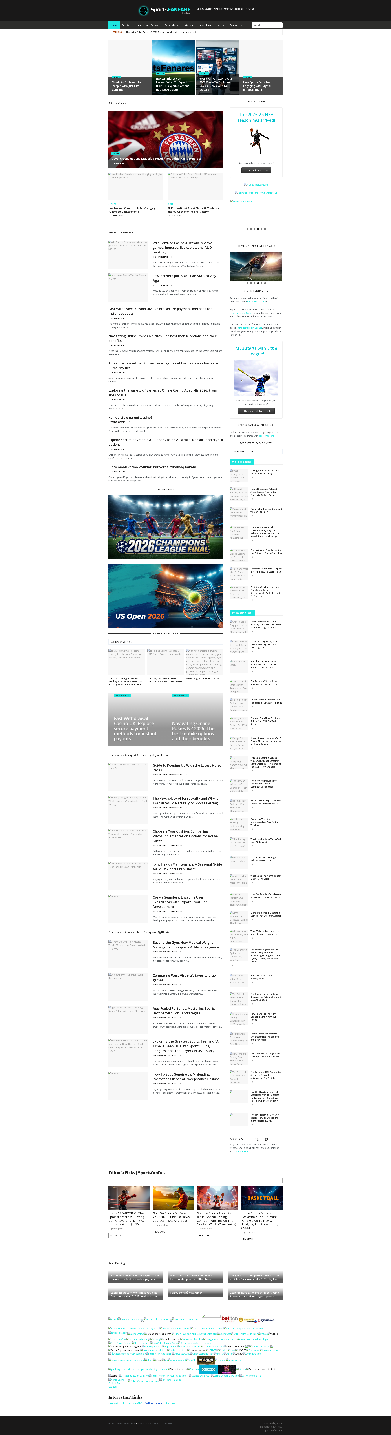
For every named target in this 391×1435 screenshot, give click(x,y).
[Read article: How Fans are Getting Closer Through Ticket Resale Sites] (239, 1058)
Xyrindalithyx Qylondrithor (169, 775)
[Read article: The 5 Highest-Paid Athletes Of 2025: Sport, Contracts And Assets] (165, 662)
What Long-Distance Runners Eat (203, 678)
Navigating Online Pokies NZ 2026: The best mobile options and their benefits (193, 731)
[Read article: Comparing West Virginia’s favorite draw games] (128, 987)
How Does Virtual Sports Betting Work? (263, 977)
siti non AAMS (135, 1403)
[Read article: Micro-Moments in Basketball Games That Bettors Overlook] (239, 917)
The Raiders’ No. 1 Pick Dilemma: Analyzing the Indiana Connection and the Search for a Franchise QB (264, 532)
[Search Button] (280, 25)
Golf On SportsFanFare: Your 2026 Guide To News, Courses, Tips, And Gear (127, 1216)
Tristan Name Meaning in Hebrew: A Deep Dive (263, 859)
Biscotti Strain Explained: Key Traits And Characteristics (265, 802)
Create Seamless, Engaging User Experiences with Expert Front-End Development (180, 902)
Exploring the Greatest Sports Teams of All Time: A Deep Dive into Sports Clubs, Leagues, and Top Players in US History (186, 1046)
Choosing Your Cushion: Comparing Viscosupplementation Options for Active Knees (185, 836)
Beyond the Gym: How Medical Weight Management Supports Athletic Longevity (186, 944)
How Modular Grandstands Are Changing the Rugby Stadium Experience (134, 209)
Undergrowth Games (147, 25)
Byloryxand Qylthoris (166, 952)
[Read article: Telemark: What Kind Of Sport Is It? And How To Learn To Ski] (239, 573)
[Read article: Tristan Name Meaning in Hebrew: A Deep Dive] (239, 862)
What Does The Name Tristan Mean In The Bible (265, 877)
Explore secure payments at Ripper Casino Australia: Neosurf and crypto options (254, 1294)
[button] (280, 1180)
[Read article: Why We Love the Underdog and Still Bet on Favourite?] (239, 936)
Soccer (115, 153)
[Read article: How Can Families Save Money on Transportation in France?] (239, 899)
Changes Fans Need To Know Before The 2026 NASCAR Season (265, 721)
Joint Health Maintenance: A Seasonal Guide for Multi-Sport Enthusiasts (187, 866)
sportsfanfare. (241, 1151)
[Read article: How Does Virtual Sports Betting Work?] (239, 980)
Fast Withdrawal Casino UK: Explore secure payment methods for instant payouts (135, 728)
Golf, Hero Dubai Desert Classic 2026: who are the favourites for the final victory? (194, 209)
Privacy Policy (144, 1423)
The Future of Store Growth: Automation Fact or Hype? (265, 683)
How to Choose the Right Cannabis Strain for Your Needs (263, 1016)
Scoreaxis (127, 641)
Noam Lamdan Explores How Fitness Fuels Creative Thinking (266, 701)
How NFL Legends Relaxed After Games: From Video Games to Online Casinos (263, 491)
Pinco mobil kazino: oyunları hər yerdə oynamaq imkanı (152, 467)
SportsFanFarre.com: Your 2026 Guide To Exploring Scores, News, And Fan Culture (215, 84)
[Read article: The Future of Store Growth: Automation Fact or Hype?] (239, 686)
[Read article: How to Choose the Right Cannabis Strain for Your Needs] (239, 1018)
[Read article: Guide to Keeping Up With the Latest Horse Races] (128, 777)
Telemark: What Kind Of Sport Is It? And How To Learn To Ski (266, 570)
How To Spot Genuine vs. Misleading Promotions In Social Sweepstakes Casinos (186, 1076)
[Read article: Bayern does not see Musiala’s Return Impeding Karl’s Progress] (165, 139)
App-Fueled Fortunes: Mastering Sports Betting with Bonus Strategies (184, 1010)
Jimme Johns (119, 163)
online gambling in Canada (249, 327)
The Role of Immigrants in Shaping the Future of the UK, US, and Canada (265, 996)
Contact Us (236, 25)
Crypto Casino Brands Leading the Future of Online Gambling (266, 552)
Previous (226, 213)
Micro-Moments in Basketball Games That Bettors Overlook (265, 914)
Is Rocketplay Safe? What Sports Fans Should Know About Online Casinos (263, 664)
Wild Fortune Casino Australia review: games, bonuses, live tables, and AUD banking (182, 248)
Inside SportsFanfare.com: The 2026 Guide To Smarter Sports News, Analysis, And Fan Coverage (261, 1218)
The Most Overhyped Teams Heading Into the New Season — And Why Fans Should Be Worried (125, 681)
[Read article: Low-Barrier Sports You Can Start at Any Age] (128, 287)
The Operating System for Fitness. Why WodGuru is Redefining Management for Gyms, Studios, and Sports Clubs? (265, 955)
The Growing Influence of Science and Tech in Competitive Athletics (263, 783)
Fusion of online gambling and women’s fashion (266, 510)
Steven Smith (117, 216)
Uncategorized (122, 695)
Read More (115, 1232)
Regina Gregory (118, 318)
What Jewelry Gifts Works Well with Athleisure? (265, 840)
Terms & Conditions (126, 1423)
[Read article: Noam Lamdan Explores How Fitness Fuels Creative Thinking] (239, 704)
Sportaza (170, 1403)
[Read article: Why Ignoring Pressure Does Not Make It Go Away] (239, 475)
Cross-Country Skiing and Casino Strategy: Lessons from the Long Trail (266, 644)
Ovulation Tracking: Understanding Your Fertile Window (264, 822)
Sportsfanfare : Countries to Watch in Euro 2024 (148, 32)
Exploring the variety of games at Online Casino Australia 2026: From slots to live (134, 1294)
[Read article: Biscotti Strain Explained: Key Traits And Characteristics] (239, 805)
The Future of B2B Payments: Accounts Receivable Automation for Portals (265, 1074)
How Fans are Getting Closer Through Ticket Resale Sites (265, 1055)
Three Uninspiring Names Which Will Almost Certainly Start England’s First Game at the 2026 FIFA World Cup (265, 762)
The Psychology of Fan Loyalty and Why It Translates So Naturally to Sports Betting (185, 800)
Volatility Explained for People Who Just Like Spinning (127, 85)
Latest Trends (205, 25)
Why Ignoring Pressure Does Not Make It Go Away (264, 472)
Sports (125, 25)
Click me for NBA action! (258, 170)
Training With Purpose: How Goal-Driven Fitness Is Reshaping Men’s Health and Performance (265, 592)
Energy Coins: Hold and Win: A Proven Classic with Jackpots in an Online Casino (266, 741)
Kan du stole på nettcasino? (130, 417)
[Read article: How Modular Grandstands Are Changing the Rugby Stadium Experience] (135, 186)
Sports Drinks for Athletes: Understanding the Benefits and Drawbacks (264, 1036)
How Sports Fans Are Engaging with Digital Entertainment (257, 85)
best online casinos (256, 301)
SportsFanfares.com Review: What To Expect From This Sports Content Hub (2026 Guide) (172, 84)
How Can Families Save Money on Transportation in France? (265, 896)
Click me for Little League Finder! (258, 411)
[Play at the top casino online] (261, 1369)
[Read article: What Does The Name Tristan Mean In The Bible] (239, 881)
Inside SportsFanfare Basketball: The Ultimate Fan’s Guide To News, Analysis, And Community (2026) (215, 1220)
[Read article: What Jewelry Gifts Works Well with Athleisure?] (239, 844)
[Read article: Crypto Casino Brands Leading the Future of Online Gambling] (239, 555)
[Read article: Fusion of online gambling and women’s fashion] (239, 514)
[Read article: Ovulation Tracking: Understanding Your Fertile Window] (239, 824)
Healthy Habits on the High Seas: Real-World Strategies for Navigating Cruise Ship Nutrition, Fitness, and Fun (264, 1096)
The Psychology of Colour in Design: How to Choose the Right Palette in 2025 (264, 1117)
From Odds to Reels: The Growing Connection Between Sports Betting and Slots (265, 624)
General (189, 25)
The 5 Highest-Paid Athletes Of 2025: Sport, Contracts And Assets (164, 680)
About (221, 25)
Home (114, 25)
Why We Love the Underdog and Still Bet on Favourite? (264, 933)
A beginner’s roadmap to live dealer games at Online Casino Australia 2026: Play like (242, 32)
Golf (170, 204)
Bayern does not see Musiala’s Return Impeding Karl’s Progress (156, 159)
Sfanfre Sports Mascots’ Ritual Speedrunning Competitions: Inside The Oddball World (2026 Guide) (172, 1218)
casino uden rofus (117, 1403)
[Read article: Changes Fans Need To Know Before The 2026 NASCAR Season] (239, 723)
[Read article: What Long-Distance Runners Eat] (204, 662)
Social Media (171, 25)
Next (286, 213)
